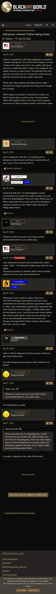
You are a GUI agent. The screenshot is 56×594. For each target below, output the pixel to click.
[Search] (53, 25)
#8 (51, 383)
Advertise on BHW (28, 121)
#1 (51, 54)
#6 (51, 293)
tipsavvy (9, 38)
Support (6, 570)
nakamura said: (11, 429)
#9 (51, 423)
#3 (51, 188)
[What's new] (47, 25)
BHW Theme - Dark (14, 553)
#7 (51, 348)
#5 (51, 258)
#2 (51, 152)
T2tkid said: (10, 389)
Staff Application (10, 559)
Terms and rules (9, 574)
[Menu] (3, 25)
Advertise (6, 563)
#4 (51, 232)
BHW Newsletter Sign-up (14, 566)
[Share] (47, 54)
